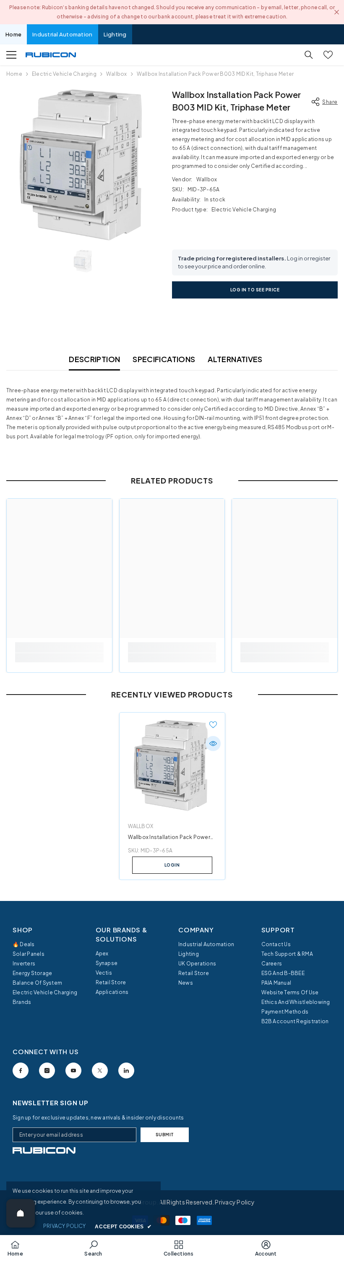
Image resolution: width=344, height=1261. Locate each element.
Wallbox (116, 74)
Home (13, 34)
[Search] (309, 55)
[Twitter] (100, 1070)
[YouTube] (73, 1070)
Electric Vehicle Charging (64, 74)
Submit (165, 1134)
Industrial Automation (62, 34)
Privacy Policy (234, 1202)
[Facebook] (21, 1070)
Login (172, 864)
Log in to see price (255, 289)
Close (337, 12)
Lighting (115, 34)
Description (94, 359)
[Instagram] (47, 1070)
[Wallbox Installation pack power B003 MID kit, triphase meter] (172, 765)
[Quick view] (213, 743)
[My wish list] (328, 54)
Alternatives (235, 359)
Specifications (164, 359)
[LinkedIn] (126, 1070)
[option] (82, 164)
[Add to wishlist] (213, 724)
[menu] (11, 55)
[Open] (20, 1213)
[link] (59, 657)
